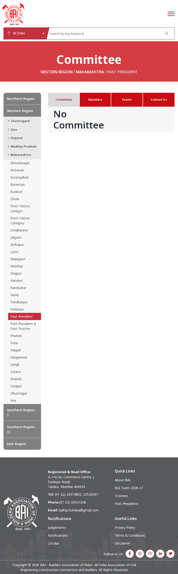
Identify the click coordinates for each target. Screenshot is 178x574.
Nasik (14, 295)
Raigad (15, 350)
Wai (13, 400)
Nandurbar (18, 287)
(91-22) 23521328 (72, 502)
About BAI (122, 480)
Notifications (58, 535)
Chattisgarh (20, 121)
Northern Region (21, 98)
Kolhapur (17, 244)
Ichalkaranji (19, 230)
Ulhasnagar (18, 393)
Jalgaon (16, 237)
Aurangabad (19, 177)
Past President (21, 316)
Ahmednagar (20, 163)
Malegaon (17, 259)
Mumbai (16, 266)
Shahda (16, 379)
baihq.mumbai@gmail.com (79, 510)
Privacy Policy (125, 527)
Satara (15, 371)
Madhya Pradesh (23, 146)
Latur (14, 252)
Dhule (14, 199)
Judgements (57, 527)
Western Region (57, 71)
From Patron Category (20, 220)
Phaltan (16, 335)
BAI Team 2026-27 (129, 488)
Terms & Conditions (130, 535)
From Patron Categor (20, 208)
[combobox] (25, 33)
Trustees (121, 496)
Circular (53, 543)
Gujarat (16, 138)
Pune (14, 343)
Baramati (17, 184)
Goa (13, 129)
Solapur (16, 386)
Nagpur (16, 273)
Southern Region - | (22, 412)
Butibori (16, 191)
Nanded (16, 280)
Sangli (14, 364)
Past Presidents (127, 503)
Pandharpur (19, 302)
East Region (16, 444)
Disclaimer (122, 543)
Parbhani (17, 309)
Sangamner (19, 357)
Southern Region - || (22, 429)
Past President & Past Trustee (23, 326)
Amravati (17, 170)
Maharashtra (90, 71)
